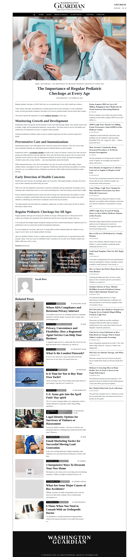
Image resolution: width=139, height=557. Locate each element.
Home (41, 14)
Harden (83, 461)
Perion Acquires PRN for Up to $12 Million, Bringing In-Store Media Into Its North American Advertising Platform (105, 106)
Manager (82, 370)
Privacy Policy (61, 14)
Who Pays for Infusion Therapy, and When (106, 353)
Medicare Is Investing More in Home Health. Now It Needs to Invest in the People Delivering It (103, 370)
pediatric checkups (51, 115)
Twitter (90, 14)
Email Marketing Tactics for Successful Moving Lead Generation (63, 444)
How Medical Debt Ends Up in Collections (106, 388)
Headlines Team (79, 303)
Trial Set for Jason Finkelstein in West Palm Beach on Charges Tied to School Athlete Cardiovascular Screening (104, 334)
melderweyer (80, 390)
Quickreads (61, 98)
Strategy (62, 413)
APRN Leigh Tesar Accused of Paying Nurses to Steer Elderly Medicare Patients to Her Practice (105, 213)
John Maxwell (80, 502)
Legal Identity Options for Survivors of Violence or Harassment (62, 420)
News (49, 14)
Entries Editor (80, 481)
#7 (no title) (76, 14)
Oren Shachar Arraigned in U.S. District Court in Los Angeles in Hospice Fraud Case (105, 170)
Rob (84, 324)
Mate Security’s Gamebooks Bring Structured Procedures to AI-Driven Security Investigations (103, 149)
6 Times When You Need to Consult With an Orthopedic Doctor (63, 509)
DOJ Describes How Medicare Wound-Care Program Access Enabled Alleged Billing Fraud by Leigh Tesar (106, 312)
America (59, 324)
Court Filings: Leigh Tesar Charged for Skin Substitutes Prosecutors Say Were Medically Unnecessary (104, 190)
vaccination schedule (37, 152)
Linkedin (101, 14)
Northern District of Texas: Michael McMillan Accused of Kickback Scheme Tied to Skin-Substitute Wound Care (104, 289)
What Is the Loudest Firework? (65, 353)
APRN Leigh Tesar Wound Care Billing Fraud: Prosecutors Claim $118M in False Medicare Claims (105, 127)
